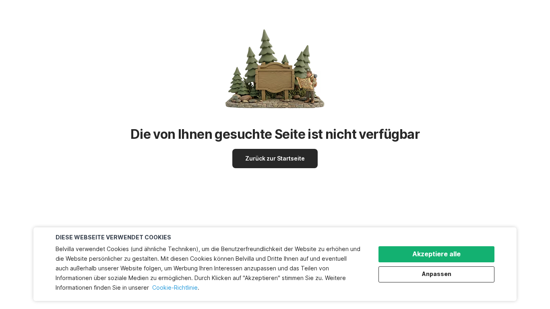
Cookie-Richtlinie (175, 287)
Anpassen (436, 273)
